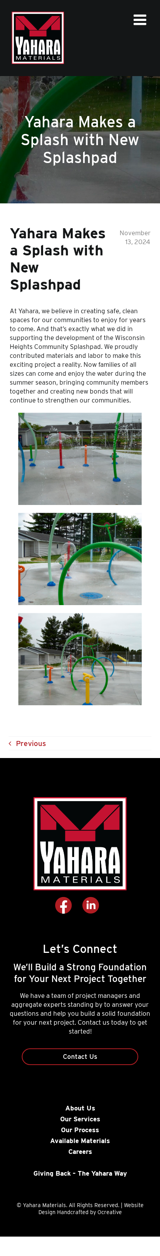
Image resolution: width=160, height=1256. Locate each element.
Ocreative (109, 1212)
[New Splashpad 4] (79, 616)
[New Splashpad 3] (79, 516)
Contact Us (80, 1056)
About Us (80, 1108)
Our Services (80, 1119)
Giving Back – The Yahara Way (80, 1173)
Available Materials (80, 1141)
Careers (80, 1151)
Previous (31, 743)
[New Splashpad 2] (79, 416)
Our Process (80, 1130)
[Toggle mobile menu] (141, 19)
